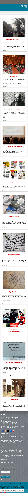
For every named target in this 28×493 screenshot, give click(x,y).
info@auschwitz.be (7, 421)
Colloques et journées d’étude (14, 147)
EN (25, 6)
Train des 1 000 (14, 399)
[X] (8, 430)
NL (22, 6)
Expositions (14, 182)
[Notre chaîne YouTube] (13, 430)
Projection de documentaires (14, 362)
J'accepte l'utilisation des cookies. (9, 490)
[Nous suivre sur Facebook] (2, 430)
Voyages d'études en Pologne (14, 39)
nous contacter (9, 437)
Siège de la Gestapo (14, 292)
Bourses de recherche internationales (14, 109)
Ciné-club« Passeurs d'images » (14, 330)
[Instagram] (5, 430)
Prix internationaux (14, 76)
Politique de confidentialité (14, 475)
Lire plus (6, 50)
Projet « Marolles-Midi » (14, 254)
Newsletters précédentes (7, 480)
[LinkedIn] (10, 430)
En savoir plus (3, 492)
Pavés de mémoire (14, 216)
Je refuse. (21, 490)
